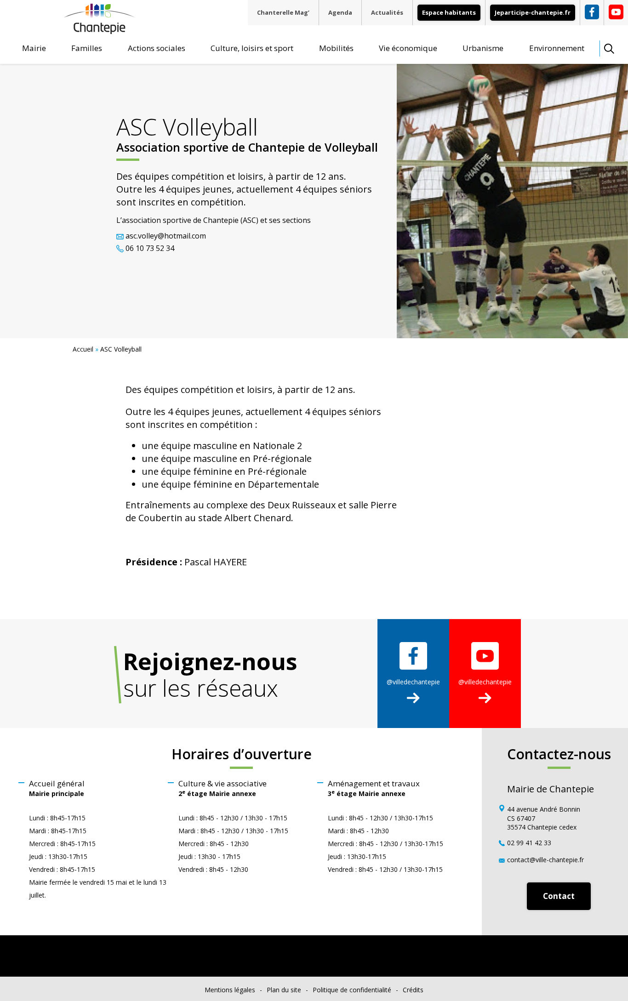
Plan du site (284, 989)
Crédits (413, 989)
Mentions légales (230, 989)
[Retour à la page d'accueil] (99, 30)
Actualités (387, 12)
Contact (559, 896)
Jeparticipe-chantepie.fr (533, 12)
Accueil (83, 349)
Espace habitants (449, 12)
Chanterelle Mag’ (283, 12)
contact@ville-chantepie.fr (545, 859)
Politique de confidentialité (352, 989)
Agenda (340, 12)
